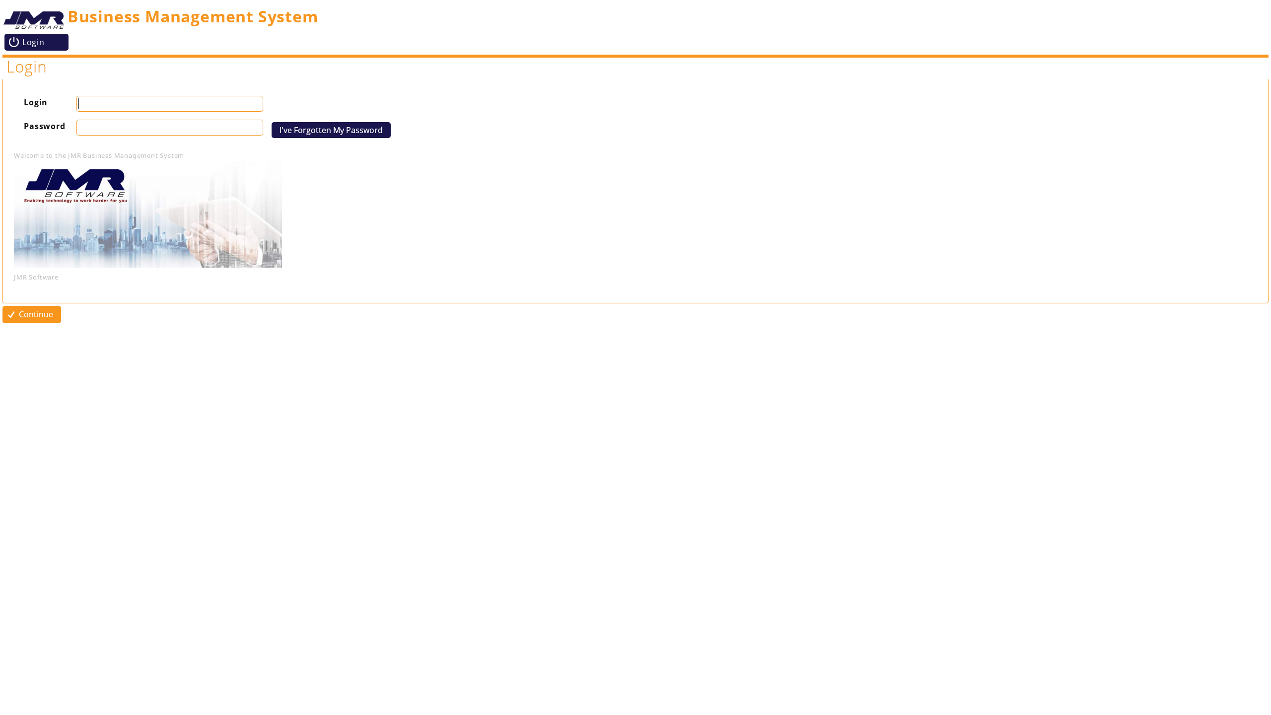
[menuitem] (36, 42)
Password (44, 126)
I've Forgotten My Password (331, 130)
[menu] (631, 42)
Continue (36, 314)
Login (36, 102)
